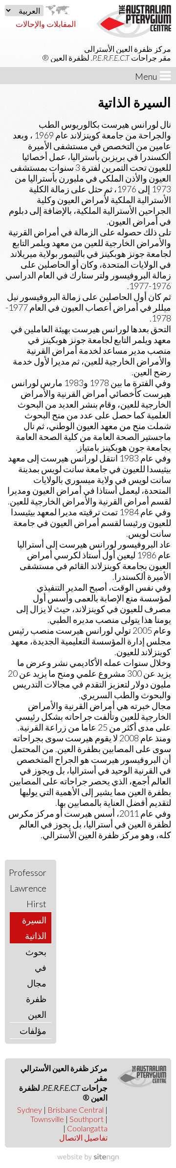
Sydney (29, 1109)
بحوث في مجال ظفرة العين (35, 983)
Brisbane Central (75, 1109)
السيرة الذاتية (34, 928)
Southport (86, 1118)
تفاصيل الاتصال (83, 1137)
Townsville (47, 1118)
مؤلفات (33, 1030)
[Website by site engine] (88, 1157)
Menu (147, 76)
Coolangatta (87, 1128)
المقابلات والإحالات (46, 23)
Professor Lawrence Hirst (28, 888)
